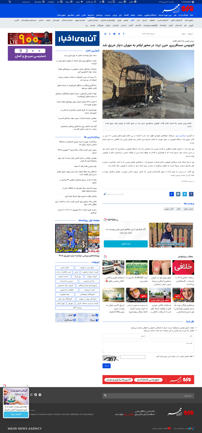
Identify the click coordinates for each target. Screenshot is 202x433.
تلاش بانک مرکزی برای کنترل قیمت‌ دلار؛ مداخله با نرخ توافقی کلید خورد (76, 203)
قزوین (191, 25)
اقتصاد (126, 15)
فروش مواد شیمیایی (65, 285)
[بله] (35, 395)
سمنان (41, 20)
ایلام (132, 20)
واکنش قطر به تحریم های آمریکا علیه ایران (81, 196)
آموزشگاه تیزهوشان (87, 294)
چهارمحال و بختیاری (108, 20)
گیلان (131, 25)
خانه (191, 15)
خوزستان (56, 20)
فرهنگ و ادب (183, 15)
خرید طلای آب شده (63, 272)
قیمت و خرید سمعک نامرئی (87, 303)
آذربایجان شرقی (176, 20)
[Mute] (156, 245)
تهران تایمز (61, 303)
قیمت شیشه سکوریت (90, 272)
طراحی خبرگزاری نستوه (181, 428)
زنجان (48, 20)
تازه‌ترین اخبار (93, 51)
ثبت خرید (125, 244)
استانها (190, 34)
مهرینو (70, 303)
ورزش (115, 15)
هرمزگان (100, 25)
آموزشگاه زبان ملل (65, 299)
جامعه (133, 15)
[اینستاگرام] (31, 395)
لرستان (123, 25)
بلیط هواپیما (64, 294)
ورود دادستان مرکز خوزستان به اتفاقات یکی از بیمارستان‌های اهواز (79, 190)
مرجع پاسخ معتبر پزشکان (87, 285)
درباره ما (32, 410)
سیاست (107, 15)
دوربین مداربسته (66, 281)
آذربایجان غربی (162, 20)
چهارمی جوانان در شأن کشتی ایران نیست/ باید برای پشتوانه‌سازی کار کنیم (77, 159)
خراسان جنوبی (93, 20)
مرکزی (108, 25)
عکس (84, 15)
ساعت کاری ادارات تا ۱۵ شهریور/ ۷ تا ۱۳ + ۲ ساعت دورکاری (77, 211)
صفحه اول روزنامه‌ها (89, 220)
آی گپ (110, 2)
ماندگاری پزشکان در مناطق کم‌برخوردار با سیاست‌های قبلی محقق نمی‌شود (77, 87)
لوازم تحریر (65, 267)
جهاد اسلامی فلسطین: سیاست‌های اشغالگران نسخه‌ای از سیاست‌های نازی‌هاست (76, 95)
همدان (92, 25)
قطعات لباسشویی (66, 289)
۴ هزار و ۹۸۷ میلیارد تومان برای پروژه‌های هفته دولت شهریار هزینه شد (76, 103)
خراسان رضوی (80, 20)
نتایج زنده (51, 2)
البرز (138, 20)
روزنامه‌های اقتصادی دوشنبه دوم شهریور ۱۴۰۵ (78, 256)
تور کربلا (78, 276)
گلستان (138, 25)
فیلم (78, 15)
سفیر (76, 272)
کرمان (171, 25)
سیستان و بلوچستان (28, 20)
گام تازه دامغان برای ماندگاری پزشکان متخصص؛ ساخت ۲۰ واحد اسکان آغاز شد (78, 128)
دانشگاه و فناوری (150, 15)
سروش (120, 2)
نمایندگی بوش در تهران (87, 299)
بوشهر (126, 20)
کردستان (178, 25)
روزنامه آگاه (77, 307)
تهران (119, 20)
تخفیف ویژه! (16, 414)
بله (100, 2)
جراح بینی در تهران (87, 267)
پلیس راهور (188, 208)
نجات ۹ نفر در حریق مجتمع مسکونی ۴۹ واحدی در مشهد (78, 181)
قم (185, 25)
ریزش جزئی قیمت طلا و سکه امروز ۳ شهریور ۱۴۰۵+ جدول (77, 151)
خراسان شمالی (67, 20)
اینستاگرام (89, 2)
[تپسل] (105, 219)
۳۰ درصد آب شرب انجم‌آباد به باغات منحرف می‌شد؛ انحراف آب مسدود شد (77, 79)
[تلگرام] (40, 395)
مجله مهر (71, 15)
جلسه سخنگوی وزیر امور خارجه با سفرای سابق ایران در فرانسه (76, 62)
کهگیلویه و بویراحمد (150, 25)
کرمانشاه (163, 25)
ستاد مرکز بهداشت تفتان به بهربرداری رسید (80, 55)
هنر (175, 15)
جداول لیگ (38, 2)
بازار (120, 15)
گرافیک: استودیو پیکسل (160, 428)
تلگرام (131, 2)
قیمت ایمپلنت (89, 289)
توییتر (78, 2)
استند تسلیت (63, 276)
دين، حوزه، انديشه (165, 15)
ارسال (106, 365)
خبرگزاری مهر (181, 135)
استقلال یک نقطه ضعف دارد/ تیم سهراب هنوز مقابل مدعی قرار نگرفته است (77, 173)
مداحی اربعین (89, 281)
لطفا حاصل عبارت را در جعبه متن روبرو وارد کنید (175, 356)
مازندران (116, 25)
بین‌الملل (99, 15)
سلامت (139, 15)
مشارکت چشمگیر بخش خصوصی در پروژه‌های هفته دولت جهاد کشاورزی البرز (77, 70)
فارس (17, 20)
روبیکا (68, 2)
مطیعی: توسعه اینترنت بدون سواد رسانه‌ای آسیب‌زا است (77, 120)
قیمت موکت (92, 276)
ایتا (58, 2)
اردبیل (144, 20)
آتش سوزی (169, 208)
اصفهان (152, 20)
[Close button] (27, 385)
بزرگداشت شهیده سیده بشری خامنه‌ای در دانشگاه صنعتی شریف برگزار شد (78, 143)
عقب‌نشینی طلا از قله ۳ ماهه (85, 166)
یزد (86, 25)
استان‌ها (91, 15)
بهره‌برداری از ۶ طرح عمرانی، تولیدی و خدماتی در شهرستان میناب (78, 111)
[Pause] (152, 245)
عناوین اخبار (189, 20)
